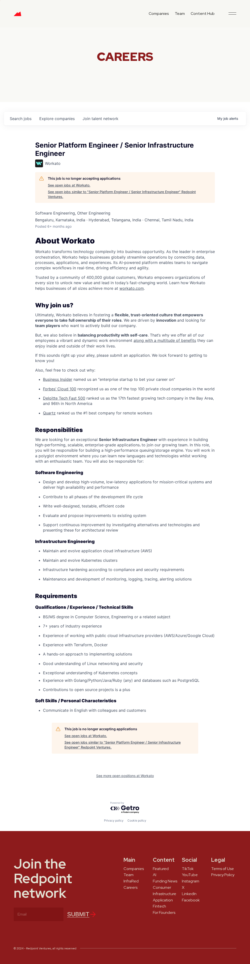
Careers (130, 887)
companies (57, 118)
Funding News (165, 881)
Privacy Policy (222, 874)
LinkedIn (189, 893)
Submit (78, 914)
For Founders (164, 912)
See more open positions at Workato (125, 776)
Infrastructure (164, 893)
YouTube (190, 874)
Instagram (190, 881)
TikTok (188, 868)
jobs (20, 118)
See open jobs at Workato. (69, 185)
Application (163, 900)
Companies (159, 13)
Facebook (191, 900)
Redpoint (17, 15)
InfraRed (131, 881)
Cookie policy (136, 820)
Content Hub (203, 13)
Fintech (159, 906)
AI (154, 874)
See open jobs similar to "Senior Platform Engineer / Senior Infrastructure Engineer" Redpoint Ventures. (122, 194)
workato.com (131, 288)
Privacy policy (114, 820)
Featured (161, 868)
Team (180, 13)
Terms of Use (222, 868)
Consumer (162, 887)
